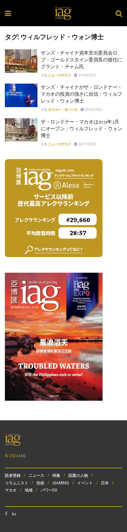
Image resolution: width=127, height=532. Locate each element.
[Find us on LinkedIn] (14, 513)
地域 (29, 490)
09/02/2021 (93, 109)
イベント (85, 483)
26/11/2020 (86, 144)
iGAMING (60, 483)
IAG (22, 456)
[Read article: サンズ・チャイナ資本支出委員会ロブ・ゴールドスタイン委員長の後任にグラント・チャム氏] (21, 61)
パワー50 (49, 490)
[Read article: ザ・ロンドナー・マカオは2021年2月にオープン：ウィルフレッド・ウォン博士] (21, 130)
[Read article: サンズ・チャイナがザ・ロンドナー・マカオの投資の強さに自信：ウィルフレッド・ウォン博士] (21, 95)
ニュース (36, 475)
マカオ (11, 490)
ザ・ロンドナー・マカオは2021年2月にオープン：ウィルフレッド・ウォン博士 (81, 128)
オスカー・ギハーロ (63, 109)
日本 (105, 483)
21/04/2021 (86, 75)
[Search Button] (119, 13)
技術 (40, 483)
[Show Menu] (8, 13)
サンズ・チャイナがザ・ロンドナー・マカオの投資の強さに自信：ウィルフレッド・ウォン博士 (81, 94)
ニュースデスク (59, 75)
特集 (56, 475)
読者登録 (13, 475)
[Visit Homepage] (63, 13)
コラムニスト (16, 483)
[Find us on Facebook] (6, 513)
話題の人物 (78, 475)
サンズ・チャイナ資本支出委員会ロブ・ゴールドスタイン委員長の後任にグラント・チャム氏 (81, 59)
